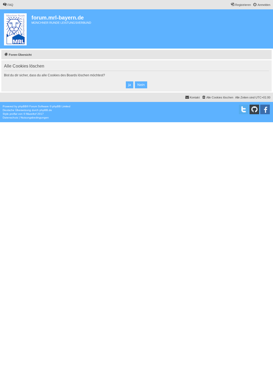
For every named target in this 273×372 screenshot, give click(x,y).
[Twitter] (243, 109)
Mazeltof (31, 113)
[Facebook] (265, 109)
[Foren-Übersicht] (16, 29)
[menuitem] (8, 5)
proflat (13, 113)
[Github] (254, 109)
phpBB (22, 106)
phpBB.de (45, 110)
